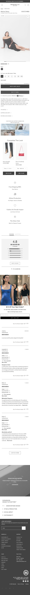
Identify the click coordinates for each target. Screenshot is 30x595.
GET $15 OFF (15, 317)
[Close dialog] (28, 276)
